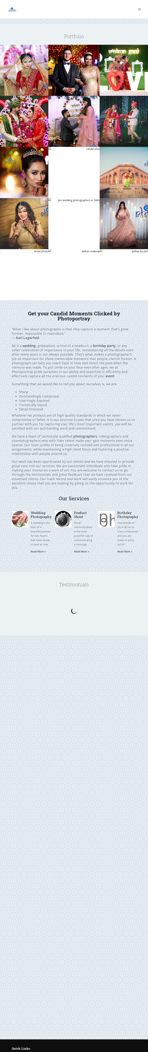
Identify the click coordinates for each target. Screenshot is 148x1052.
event (110, 376)
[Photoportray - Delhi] (12, 9)
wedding (29, 346)
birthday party (104, 346)
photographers (85, 436)
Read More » (38, 551)
